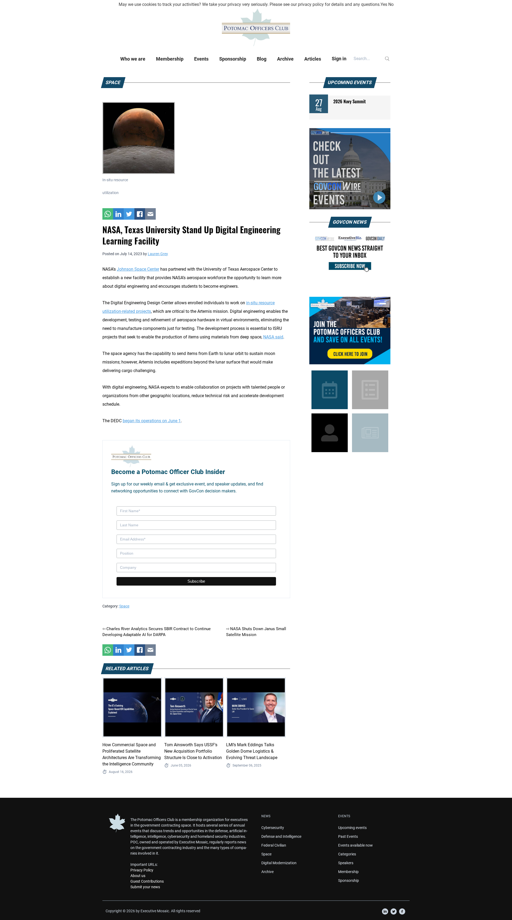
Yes (384, 4)
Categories (347, 854)
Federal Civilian (273, 845)
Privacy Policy (141, 870)
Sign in (339, 58)
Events (201, 59)
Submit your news (145, 887)
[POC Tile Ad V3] (349, 330)
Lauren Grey (158, 254)
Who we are (132, 59)
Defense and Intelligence (281, 836)
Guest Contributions (147, 881)
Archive (285, 59)
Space (124, 606)
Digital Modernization (279, 863)
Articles (312, 59)
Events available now (355, 845)
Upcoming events (352, 828)
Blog (261, 59)
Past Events (348, 836)
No (391, 4)
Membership (169, 59)
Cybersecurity (272, 828)
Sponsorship (232, 59)
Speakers (345, 863)
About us (137, 876)
